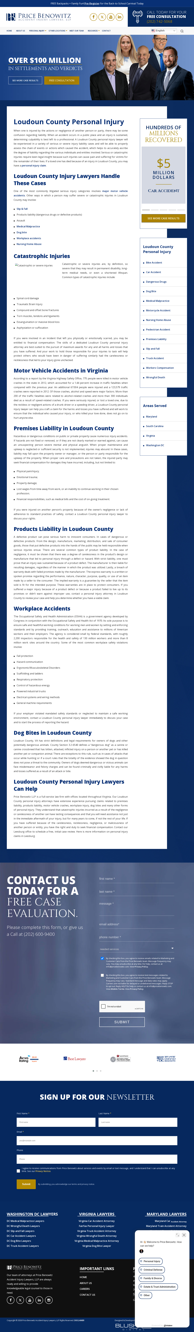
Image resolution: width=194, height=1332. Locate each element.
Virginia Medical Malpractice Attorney (97, 1241)
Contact (106, 30)
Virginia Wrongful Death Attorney (97, 1236)
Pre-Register (92, 3)
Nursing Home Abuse (29, 244)
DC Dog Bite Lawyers (19, 1241)
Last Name (105, 1113)
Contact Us (87, 1294)
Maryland (151, 416)
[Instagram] (49, 1300)
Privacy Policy (141, 966)
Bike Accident (154, 262)
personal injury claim (34, 165)
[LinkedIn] (119, 17)
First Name (23, 1113)
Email (20, 1131)
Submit (26, 1184)
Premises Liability (156, 339)
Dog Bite (151, 291)
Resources (93, 30)
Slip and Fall (153, 348)
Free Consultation (61, 80)
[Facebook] (93, 17)
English (160, 30)
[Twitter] (102, 17)
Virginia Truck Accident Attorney (96, 1231)
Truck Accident (155, 358)
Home (9, 30)
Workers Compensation (160, 367)
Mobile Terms (117, 989)
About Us (20, 30)
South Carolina (154, 426)
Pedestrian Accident (158, 329)
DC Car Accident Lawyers (21, 1236)
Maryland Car (171, 1221)
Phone (20, 1150)
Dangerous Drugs (156, 281)
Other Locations (57, 30)
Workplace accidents (29, 238)
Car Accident (153, 272)
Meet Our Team (77, 30)
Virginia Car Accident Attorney (97, 1221)
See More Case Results (25, 80)
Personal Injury (36, 30)
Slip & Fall (22, 208)
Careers (85, 1289)
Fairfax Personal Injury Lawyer (96, 1226)
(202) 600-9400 (39, 934)
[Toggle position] (177, 1235)
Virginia (150, 435)
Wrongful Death (155, 377)
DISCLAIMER (79, 1320)
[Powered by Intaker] (168, 1326)
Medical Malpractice (28, 226)
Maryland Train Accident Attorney (166, 1226)
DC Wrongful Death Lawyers (23, 1226)
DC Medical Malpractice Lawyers (25, 1221)
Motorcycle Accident (158, 310)
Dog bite (22, 232)
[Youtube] (111, 17)
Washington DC (155, 445)
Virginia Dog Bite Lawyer (96, 1246)
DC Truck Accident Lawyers (23, 1246)
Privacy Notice (42, 1171)
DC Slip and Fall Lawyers (20, 1231)
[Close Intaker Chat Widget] (184, 1235)
